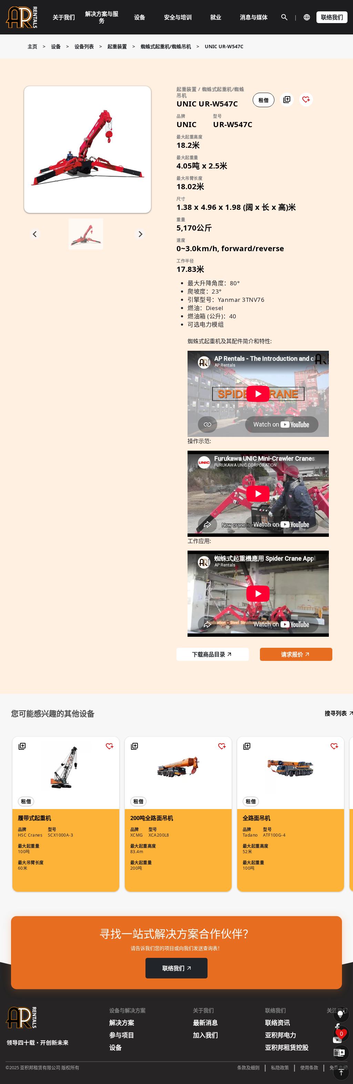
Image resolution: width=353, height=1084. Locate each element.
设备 (56, 46)
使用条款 (309, 1067)
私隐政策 (280, 1067)
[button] (287, 99)
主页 (32, 46)
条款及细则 (248, 1067)
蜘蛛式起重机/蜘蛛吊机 (166, 46)
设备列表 (84, 46)
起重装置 (117, 46)
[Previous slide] (35, 233)
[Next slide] (139, 233)
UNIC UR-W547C (224, 46)
